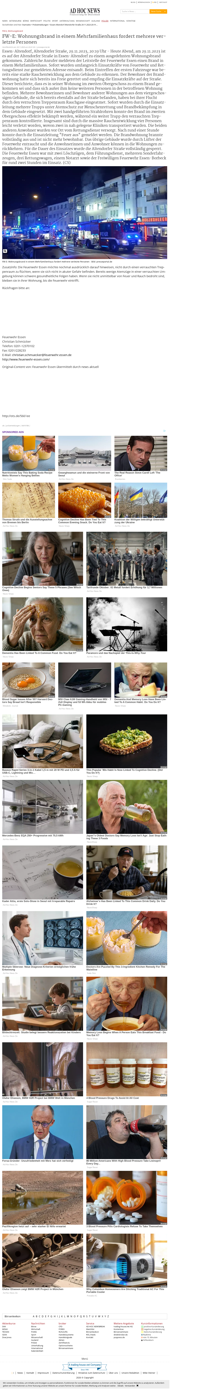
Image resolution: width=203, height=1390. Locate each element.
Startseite (26, 24)
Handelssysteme (66, 1334)
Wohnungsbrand (15, 31)
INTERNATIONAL (117, 20)
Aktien (61, 1340)
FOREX (62, 1329)
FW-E (4, 31)
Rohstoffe (63, 1331)
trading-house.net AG (123, 1326)
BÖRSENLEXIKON (144, 2)
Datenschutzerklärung (63, 1372)
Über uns (113, 1372)
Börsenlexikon (13, 1316)
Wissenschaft (37, 1337)
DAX (4, 1326)
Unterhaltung (37, 1345)
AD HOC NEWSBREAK (95, 1326)
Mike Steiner (149, 1372)
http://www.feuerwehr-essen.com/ (26, 359)
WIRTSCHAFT (36, 20)
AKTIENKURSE (15, 20)
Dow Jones (6, 1337)
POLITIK (47, 20)
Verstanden (130, 1385)
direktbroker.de (121, 1334)
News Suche (156, 11)
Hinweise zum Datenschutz (91, 1372)
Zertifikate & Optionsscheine (66, 1344)
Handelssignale (65, 1337)
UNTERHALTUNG (66, 20)
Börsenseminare (66, 1348)
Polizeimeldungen (40, 24)
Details (120, 1385)
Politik (34, 1331)
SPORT (55, 20)
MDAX (5, 1329)
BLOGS (133, 2)
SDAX (4, 1334)
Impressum (43, 1372)
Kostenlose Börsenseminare (121, 1330)
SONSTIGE (130, 20)
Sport (33, 1334)
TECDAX (5, 1331)
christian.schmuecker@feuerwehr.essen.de (41, 355)
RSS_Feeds (91, 1334)
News (20, 1372)
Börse (33, 1326)
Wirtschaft (35, 1329)
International (37, 1348)
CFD (60, 1326)
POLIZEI (105, 20)
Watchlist (90, 1329)
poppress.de (119, 1337)
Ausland (34, 1340)
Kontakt (89, 1337)
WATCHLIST (163, 2)
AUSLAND (95, 20)
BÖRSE (26, 20)
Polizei (34, 1342)
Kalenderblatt (37, 1351)
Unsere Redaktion (130, 1372)
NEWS (5, 20)
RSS (155, 2)
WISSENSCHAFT (83, 20)
